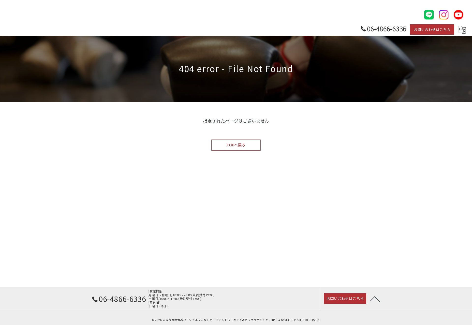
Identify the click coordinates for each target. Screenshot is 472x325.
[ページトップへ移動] (375, 299)
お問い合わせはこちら (432, 29)
